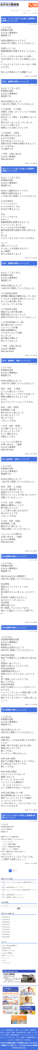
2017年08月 (6, 937)
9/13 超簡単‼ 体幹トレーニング (16, 459)
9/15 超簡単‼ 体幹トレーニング (16, 361)
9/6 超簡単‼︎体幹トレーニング (14, 710)
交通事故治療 (30, 1037)
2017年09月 (6, 934)
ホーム (3, 1030)
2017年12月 (6, 927)
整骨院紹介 (10, 1030)
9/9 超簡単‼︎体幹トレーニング (14, 556)
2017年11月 (6, 929)
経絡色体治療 (6, 948)
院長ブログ (20, 1040)
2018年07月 (6, 917)
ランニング (5, 958)
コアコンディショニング (28, 1035)
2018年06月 (6, 919)
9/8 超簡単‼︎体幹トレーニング (14, 628)
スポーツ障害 (20, 1037)
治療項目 (33, 1030)
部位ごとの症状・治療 (7, 1032)
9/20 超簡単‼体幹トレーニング (16, 263)
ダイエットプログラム (7, 1037)
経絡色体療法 (15, 1035)
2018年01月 (6, 924)
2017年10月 (6, 932)
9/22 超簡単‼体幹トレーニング (16, 81)
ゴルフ (4, 960)
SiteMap (27, 1040)
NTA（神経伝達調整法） (10, 945)
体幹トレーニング (8, 955)
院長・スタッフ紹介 (22, 1030)
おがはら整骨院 (7, 953)
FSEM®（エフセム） (9, 950)
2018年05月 (6, 922)
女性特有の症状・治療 (23, 1032)
